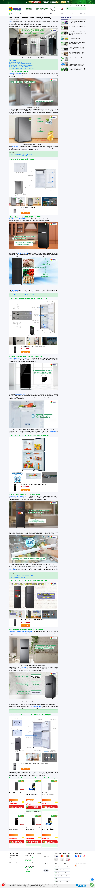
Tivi (38, 13)
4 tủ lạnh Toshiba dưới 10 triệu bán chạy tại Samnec (26, 710)
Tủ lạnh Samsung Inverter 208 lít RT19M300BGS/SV (20, 631)
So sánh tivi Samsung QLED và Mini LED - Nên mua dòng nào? (76, 37)
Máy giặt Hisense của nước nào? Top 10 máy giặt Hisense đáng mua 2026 (77, 68)
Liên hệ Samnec (12, 859)
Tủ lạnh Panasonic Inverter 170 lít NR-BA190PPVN (49, 793)
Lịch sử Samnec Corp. (13, 855)
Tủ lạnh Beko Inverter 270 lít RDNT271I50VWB (33, 828)
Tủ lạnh (43, 13)
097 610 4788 (36, 857)
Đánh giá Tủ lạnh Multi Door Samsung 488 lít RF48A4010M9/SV (77, 58)
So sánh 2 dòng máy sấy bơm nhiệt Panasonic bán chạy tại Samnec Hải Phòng (76, 49)
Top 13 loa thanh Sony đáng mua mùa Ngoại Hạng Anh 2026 (77, 43)
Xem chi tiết (46, 870)
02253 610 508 (29, 864)
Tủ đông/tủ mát (84, 13)
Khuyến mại (32, 13)
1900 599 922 (28, 8)
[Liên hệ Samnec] (92, 884)
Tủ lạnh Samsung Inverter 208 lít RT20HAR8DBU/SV (48, 828)
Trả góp (72, 5)
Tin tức (77, 5)
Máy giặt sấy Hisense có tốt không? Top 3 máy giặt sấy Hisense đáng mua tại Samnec (77, 33)
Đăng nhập (53, 8)
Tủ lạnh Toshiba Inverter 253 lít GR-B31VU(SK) (19, 496)
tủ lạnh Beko (15, 146)
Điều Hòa (50, 13)
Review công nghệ (72, 13)
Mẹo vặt (19, 13)
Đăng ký (54, 10)
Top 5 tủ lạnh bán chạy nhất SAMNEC (19, 155)
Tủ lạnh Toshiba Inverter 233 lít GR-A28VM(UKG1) (20, 358)
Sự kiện (13, 13)
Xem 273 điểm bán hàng (42, 8)
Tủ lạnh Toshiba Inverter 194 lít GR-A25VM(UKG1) (16, 828)
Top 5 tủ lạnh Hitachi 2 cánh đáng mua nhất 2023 (22, 575)
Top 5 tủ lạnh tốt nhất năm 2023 (18, 577)
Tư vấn (25, 13)
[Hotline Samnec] (3, 885)
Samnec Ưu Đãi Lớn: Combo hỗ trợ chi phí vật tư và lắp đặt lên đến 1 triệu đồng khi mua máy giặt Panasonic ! (77, 64)
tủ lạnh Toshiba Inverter (20, 394)
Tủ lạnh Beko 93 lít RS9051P (15, 73)
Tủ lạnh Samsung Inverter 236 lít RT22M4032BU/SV (32, 793)
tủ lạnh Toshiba (52, 431)
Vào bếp (57, 13)
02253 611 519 (28, 867)
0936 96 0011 (28, 857)
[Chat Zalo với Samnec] (92, 880)
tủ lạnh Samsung (23, 667)
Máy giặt (63, 13)
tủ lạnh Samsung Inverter (35, 706)
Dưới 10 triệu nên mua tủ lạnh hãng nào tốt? (24, 294)
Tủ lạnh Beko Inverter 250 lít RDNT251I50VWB (19, 218)
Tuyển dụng (83, 5)
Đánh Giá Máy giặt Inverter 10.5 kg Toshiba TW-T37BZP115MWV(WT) (77, 53)
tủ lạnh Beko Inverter (23, 253)
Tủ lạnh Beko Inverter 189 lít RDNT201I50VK (16, 793)
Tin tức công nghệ (13, 862)
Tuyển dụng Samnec (13, 860)
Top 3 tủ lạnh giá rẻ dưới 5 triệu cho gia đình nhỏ (21, 154)
